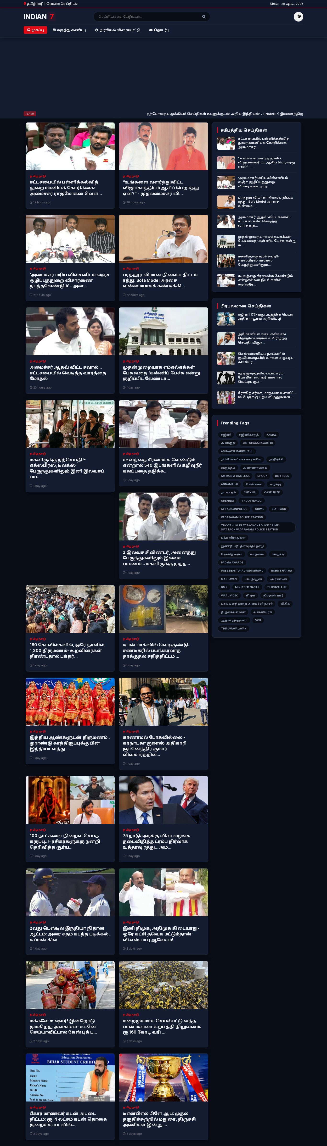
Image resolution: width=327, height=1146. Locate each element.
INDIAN (39, 17)
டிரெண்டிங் (278, 579)
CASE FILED (272, 492)
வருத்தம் (228, 467)
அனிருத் (228, 443)
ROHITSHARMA (281, 570)
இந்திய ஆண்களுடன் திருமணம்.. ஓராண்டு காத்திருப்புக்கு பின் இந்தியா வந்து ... (70, 743)
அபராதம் (228, 492)
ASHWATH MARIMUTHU (237, 451)
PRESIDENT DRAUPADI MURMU (242, 570)
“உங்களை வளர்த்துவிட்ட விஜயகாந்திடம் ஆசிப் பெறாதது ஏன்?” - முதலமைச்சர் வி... (161, 188)
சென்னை (254, 484)
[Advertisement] (163, 75)
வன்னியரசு (262, 612)
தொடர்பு (161, 30)
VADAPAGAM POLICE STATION (242, 517)
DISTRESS (282, 476)
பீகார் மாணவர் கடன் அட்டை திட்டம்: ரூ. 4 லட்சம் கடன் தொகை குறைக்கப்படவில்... (68, 1119)
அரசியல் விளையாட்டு (119, 30)
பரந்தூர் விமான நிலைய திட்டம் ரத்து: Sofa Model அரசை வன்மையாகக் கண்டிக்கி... (160, 280)
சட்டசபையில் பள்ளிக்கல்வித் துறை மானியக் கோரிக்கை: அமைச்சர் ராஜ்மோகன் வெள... (66, 188)
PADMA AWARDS (232, 562)
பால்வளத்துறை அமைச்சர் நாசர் (247, 603)
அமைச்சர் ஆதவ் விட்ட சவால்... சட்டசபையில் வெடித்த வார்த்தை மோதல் (68, 373)
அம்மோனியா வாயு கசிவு (241, 459)
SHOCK (262, 476)
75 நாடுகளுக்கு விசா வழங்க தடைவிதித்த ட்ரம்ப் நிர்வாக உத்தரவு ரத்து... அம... (156, 841)
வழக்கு (275, 484)
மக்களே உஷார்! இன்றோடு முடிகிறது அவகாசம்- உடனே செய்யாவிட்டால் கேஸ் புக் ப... (63, 1026)
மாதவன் (257, 554)
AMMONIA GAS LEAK (235, 476)
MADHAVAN (229, 579)
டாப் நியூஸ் (253, 579)
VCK (258, 620)
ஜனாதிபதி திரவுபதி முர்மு (242, 546)
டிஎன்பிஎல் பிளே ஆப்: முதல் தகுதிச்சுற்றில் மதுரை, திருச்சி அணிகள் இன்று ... (159, 1119)
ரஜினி (226, 434)
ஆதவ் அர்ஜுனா (234, 620)
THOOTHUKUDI (251, 500)
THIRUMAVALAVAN (234, 628)
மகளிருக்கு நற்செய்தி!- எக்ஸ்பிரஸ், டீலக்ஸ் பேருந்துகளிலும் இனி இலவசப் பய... (67, 468)
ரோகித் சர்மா (231, 554)
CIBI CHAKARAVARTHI (258, 443)
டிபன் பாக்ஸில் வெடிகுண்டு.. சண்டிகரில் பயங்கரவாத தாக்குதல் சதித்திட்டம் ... (156, 650)
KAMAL (271, 434)
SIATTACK (279, 509)
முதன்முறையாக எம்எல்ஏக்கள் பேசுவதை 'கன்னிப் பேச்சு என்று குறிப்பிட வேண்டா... (161, 373)
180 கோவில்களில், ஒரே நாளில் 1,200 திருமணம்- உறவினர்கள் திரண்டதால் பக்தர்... (67, 650)
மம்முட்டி (278, 554)
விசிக (285, 603)
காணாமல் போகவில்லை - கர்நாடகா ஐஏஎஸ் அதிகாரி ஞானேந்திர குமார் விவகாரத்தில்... (154, 746)
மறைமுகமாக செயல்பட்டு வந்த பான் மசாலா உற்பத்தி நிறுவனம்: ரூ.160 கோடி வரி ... (162, 1026)
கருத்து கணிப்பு (71, 30)
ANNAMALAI (229, 484)
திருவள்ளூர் (273, 595)
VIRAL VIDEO (229, 595)
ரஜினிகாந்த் (249, 434)
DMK (224, 587)
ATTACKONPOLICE (234, 509)
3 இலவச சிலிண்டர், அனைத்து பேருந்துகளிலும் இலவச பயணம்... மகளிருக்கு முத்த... (159, 558)
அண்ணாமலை (255, 467)
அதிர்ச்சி (276, 459)
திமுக (250, 595)
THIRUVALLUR (277, 587)
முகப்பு (38, 30)
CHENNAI (250, 492)
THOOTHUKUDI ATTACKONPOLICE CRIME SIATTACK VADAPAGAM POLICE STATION (250, 527)
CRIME (259, 509)
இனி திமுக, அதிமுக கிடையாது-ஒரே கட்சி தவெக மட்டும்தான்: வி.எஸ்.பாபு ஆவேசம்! (161, 934)
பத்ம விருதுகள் (233, 537)
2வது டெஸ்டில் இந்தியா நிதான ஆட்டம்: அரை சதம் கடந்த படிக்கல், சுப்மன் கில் (70, 934)
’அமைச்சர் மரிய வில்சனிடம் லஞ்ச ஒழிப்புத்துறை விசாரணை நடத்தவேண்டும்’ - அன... (70, 280)
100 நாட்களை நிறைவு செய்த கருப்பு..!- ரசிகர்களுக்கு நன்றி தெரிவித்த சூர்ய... (65, 841)
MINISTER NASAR (247, 587)
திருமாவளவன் (233, 612)
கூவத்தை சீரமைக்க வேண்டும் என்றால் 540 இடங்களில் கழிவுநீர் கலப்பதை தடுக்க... (162, 465)
